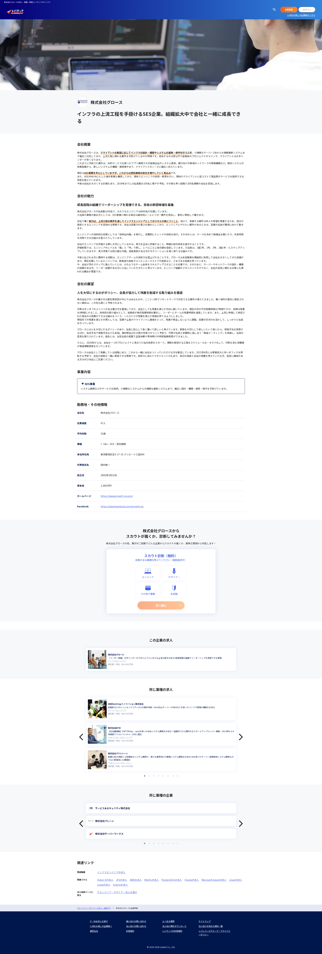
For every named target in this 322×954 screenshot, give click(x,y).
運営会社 (94, 930)
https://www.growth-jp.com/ (117, 496)
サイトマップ (205, 921)
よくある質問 (168, 921)
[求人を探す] (274, 9)
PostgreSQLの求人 (172, 879)
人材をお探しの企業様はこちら (301, 15)
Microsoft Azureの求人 (214, 879)
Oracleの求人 (192, 879)
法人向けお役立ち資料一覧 (211, 926)
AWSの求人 (136, 879)
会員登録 (289, 9)
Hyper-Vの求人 (105, 879)
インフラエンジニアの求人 (111, 872)
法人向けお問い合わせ (136, 926)
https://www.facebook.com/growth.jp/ (122, 506)
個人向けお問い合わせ (136, 921)
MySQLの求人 (151, 879)
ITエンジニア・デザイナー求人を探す (117, 892)
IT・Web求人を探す (99, 921)
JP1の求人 (121, 879)
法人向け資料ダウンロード (174, 926)
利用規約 (130, 930)
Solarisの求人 (120, 884)
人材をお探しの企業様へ (101, 926)
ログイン (307, 9)
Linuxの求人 (235, 879)
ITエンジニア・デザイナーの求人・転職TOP (94, 908)
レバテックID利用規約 (172, 930)
